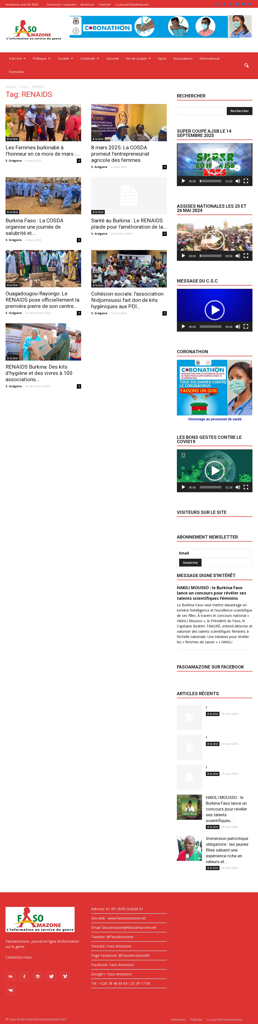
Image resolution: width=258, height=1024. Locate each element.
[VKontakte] (249, 4)
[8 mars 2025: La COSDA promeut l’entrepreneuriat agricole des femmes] (129, 122)
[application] (214, 164)
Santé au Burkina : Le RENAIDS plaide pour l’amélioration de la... (129, 224)
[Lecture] (183, 181)
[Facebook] (224, 4)
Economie (16, 71)
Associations (183, 58)
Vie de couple (136, 58)
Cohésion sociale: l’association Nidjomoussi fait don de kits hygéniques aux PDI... (127, 300)
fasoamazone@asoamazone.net (32, 962)
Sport (162, 58)
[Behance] (218, 4)
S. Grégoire (14, 160)
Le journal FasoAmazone (132, 4)
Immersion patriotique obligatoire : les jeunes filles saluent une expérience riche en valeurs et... (227, 850)
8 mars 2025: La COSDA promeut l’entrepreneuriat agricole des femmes (120, 154)
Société (63, 58)
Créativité (87, 58)
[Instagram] (231, 4)
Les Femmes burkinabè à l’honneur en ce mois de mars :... (43, 151)
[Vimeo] (243, 4)
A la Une (15, 58)
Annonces (87, 4)
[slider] (210, 181)
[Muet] (237, 181)
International (209, 58)
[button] (246, 66)
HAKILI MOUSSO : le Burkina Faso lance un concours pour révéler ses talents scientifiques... (226, 809)
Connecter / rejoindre (62, 4)
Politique (39, 58)
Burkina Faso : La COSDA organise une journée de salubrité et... (34, 227)
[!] (189, 717)
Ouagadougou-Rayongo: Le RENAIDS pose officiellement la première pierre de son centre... (42, 300)
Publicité (105, 4)
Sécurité (112, 58)
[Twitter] (237, 4)
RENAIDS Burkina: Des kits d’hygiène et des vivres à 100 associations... (39, 373)
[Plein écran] (245, 181)
